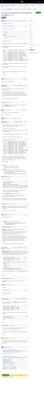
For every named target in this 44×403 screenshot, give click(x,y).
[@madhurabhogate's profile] (2, 227)
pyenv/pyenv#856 (7, 293)
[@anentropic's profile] (2, 176)
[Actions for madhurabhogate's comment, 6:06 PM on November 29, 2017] (27, 278)
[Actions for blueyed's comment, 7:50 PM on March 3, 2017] (27, 79)
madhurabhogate (6, 226)
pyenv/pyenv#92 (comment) (9, 81)
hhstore (4, 284)
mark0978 (5, 338)
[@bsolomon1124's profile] (2, 299)
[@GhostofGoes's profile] (2, 325)
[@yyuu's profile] (2, 110)
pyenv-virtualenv (10, 5)
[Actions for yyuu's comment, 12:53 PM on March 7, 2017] (27, 110)
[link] (5, 118)
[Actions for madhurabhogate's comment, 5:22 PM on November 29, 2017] (27, 227)
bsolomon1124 (6, 298)
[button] (26, 26)
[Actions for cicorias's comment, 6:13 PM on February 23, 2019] (27, 347)
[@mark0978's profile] (2, 338)
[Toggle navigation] (2, 1)
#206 (10, 217)
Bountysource (4, 72)
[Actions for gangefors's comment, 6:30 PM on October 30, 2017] (27, 214)
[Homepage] (22, 2)
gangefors (5, 20)
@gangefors (8, 193)
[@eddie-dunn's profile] (2, 102)
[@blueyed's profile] (2, 79)
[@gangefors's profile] (2, 20)
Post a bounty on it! (14, 71)
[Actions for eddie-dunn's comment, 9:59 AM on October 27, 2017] (27, 204)
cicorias (4, 347)
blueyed (4, 78)
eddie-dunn (5, 102)
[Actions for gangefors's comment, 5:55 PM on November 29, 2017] (27, 247)
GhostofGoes (5, 325)
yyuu (4, 110)
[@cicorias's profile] (2, 347)
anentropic (5, 176)
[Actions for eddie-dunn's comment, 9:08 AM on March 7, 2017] (27, 102)
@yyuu (3, 206)
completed (14, 118)
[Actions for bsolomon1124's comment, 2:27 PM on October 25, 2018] (27, 298)
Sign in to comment (10, 376)
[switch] (3, 75)
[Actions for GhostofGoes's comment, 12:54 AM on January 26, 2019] (27, 325)
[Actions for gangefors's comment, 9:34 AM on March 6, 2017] (27, 85)
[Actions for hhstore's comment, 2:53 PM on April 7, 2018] (27, 285)
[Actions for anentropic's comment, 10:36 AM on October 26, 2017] (27, 176)
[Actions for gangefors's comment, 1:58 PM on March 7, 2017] (27, 121)
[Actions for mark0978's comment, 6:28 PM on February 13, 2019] (27, 338)
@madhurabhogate (5, 251)
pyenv (3, 5)
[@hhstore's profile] (2, 285)
